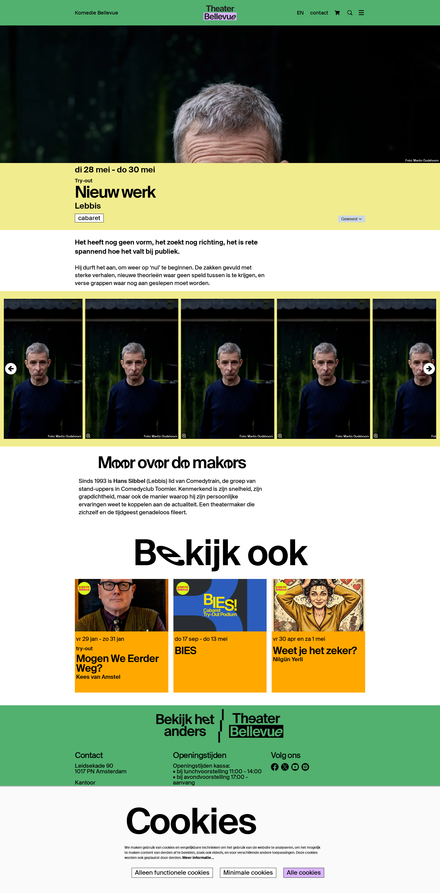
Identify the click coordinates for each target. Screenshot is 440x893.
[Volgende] (429, 368)
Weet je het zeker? (315, 650)
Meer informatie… (198, 857)
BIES (185, 650)
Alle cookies (304, 872)
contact (319, 12)
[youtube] (295, 767)
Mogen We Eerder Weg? (117, 662)
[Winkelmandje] (337, 13)
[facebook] (275, 767)
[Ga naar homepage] (219, 12)
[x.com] (285, 767)
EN (300, 12)
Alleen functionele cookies (172, 872)
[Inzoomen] (184, 436)
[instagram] (305, 767)
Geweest (350, 219)
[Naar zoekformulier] (350, 13)
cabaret (89, 218)
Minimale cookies (248, 872)
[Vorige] (11, 368)
